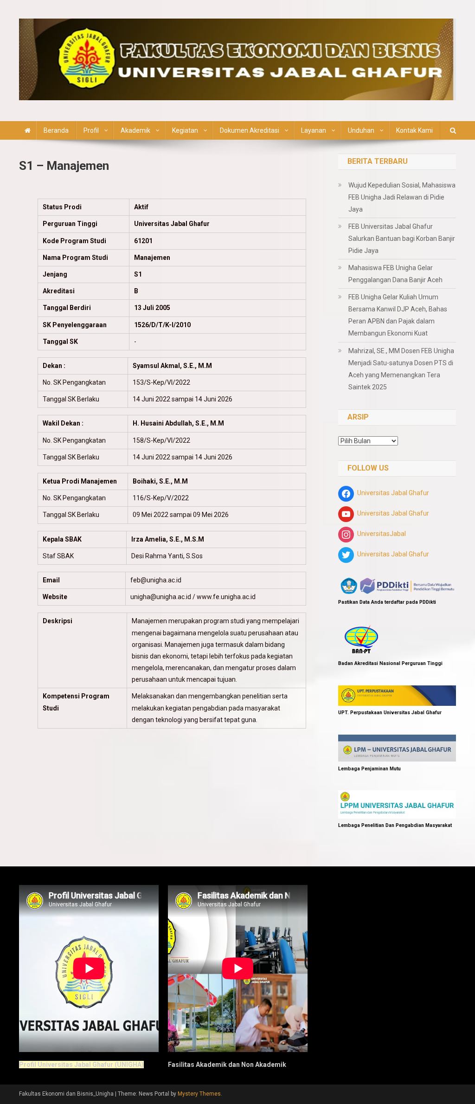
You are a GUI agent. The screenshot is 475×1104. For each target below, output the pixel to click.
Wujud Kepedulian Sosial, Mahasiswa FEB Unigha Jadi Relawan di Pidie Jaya (402, 197)
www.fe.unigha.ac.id (226, 596)
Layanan (313, 130)
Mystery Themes (199, 1094)
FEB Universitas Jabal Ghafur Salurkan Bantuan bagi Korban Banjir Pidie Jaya (401, 238)
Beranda (56, 130)
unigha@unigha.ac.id (160, 596)
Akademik (135, 130)
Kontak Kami (414, 130)
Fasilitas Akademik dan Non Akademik (227, 1064)
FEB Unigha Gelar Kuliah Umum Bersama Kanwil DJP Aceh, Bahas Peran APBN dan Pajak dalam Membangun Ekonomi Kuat (397, 315)
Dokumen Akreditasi (249, 130)
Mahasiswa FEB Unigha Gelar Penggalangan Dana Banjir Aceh (395, 274)
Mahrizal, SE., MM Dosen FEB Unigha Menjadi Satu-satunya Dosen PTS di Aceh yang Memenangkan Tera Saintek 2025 (401, 369)
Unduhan (361, 130)
